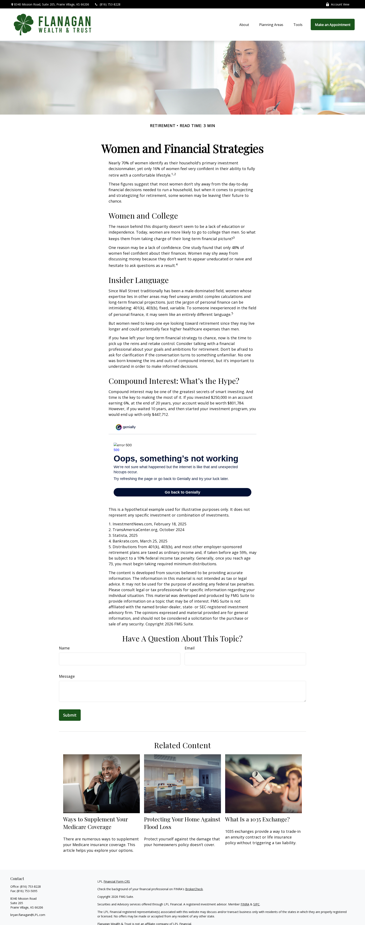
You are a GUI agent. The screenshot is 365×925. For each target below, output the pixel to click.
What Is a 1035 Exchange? (257, 819)
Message (67, 676)
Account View (340, 4)
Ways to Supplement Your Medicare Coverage (95, 822)
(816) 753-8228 (110, 4)
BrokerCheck (194, 889)
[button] (244, 24)
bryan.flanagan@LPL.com (27, 915)
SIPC (256, 904)
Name (64, 647)
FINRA (245, 904)
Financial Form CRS (117, 881)
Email (190, 647)
